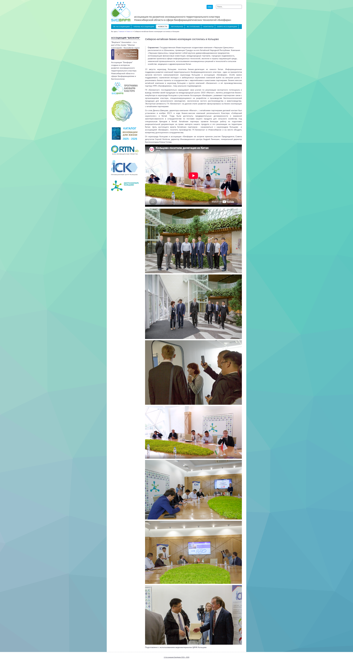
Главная (121, 31)
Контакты (209, 27)
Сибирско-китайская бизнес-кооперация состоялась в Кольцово (182, 39)
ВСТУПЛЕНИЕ (193, 27)
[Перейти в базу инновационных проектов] (125, 150)
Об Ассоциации (121, 27)
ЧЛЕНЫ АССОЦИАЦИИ (143, 27)
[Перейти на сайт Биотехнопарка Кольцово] (125, 185)
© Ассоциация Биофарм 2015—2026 (176, 657)
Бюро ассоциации (227, 27)
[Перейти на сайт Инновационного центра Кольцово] (124, 167)
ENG (210, 7)
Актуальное (177, 27)
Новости (162, 27)
